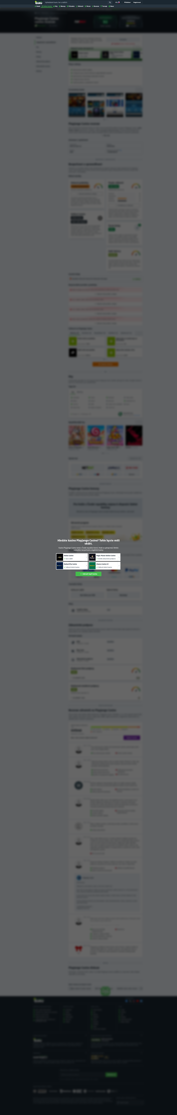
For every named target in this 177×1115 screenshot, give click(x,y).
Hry (56, 6)
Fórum (88, 6)
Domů (38, 6)
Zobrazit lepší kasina (90, 574)
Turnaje (104, 6)
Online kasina (47, 6)
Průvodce (71, 6)
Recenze (96, 6)
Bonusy (63, 6)
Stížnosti (80, 6)
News (112, 6)
